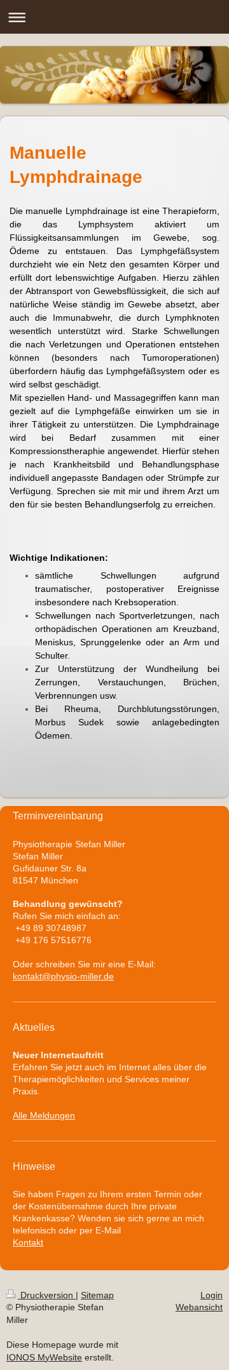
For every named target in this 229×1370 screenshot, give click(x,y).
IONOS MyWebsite (44, 1357)
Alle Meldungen (44, 1115)
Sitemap (97, 1295)
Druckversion (47, 1295)
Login (211, 1295)
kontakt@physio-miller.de (63, 976)
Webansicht (199, 1307)
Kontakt (28, 1242)
